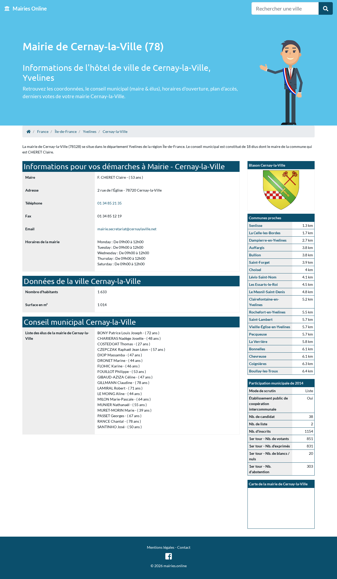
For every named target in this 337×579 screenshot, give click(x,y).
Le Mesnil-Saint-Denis (267, 292)
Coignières (257, 363)
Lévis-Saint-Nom (262, 277)
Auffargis (256, 247)
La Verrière (258, 341)
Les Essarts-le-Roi (263, 284)
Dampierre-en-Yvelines (267, 240)
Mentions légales (160, 547)
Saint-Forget (259, 262)
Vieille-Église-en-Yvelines (269, 327)
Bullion (255, 255)
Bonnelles (257, 349)
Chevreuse (257, 356)
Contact (183, 547)
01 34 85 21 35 (109, 203)
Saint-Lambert (260, 319)
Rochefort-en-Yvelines (267, 312)
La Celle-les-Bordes (264, 233)
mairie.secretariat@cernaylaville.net (126, 229)
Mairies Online (29, 8)
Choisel (255, 269)
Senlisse (255, 225)
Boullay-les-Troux (263, 371)
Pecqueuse (258, 334)
